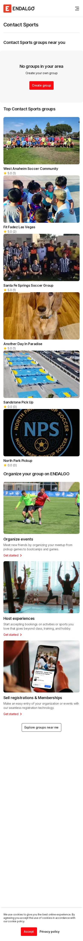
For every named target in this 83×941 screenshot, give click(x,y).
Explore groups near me (41, 727)
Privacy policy (50, 931)
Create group (41, 85)
